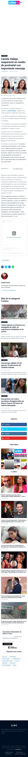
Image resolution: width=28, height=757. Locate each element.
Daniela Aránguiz (6, 665)
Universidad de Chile (7, 660)
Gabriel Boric (13, 656)
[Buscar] (23, 2)
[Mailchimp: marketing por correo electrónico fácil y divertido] (12, 648)
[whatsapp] (13, 267)
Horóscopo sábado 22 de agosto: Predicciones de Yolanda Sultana (11, 365)
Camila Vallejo (5, 260)
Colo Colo (4, 656)
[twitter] (6, 267)
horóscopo (12, 663)
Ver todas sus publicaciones (9, 290)
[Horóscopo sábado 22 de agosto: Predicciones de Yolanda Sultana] (14, 350)
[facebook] (2, 267)
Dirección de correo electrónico (10, 638)
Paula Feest (5, 71)
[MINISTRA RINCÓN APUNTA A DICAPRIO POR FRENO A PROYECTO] (9, 458)
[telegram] (9, 267)
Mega (14, 665)
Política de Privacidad (20, 754)
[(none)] (4, 276)
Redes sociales (6, 658)
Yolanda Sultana (16, 658)
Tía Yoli (17, 660)
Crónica (4, 301)
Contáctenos (8, 754)
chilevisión (4, 663)
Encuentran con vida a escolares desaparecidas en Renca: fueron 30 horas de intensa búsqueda (12, 402)
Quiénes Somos (9, 752)
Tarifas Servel (19, 752)
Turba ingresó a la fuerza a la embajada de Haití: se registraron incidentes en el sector (13, 328)
